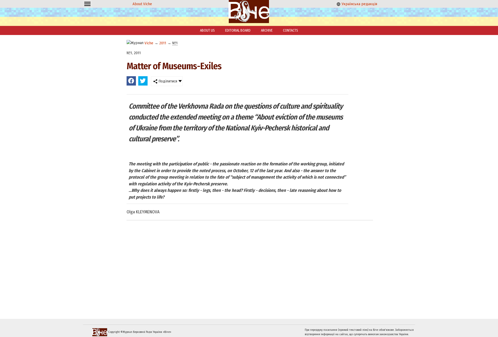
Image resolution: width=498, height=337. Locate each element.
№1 (175, 43)
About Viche (142, 4)
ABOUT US (207, 30)
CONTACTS (290, 30)
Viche (148, 43)
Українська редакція (359, 4)
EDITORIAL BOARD (238, 30)
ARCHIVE (267, 30)
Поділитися (167, 81)
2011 (162, 43)
